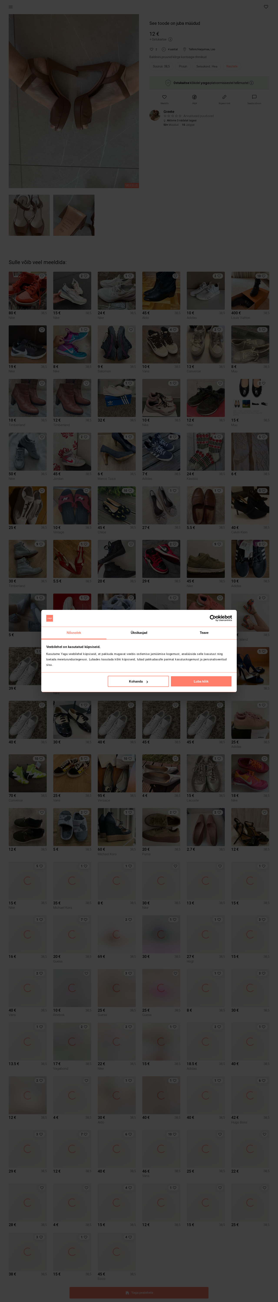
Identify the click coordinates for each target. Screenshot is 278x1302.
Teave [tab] (204, 632)
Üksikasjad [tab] (139, 632)
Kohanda (136, 681)
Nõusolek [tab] (74, 632)
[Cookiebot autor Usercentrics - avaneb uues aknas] (213, 618)
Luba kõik (201, 681)
